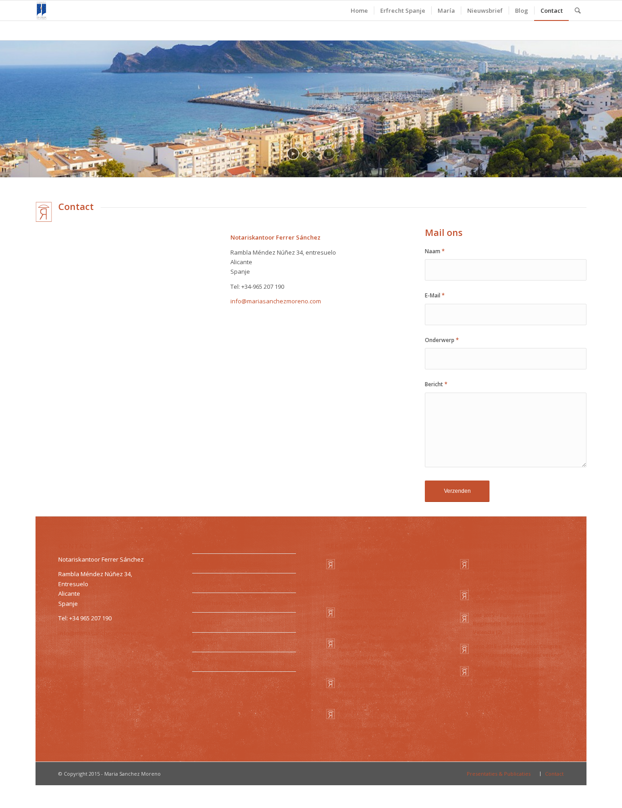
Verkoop (205, 642)
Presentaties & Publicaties (230, 563)
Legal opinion (212, 582)
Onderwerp (442, 340)
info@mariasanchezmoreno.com (275, 301)
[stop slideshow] (329, 154)
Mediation (207, 622)
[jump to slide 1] (304, 154)
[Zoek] (577, 10)
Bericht (436, 384)
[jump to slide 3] (317, 154)
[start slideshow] (293, 154)
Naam (435, 251)
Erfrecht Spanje (215, 661)
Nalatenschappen (218, 602)
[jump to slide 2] (311, 154)
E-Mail (435, 295)
